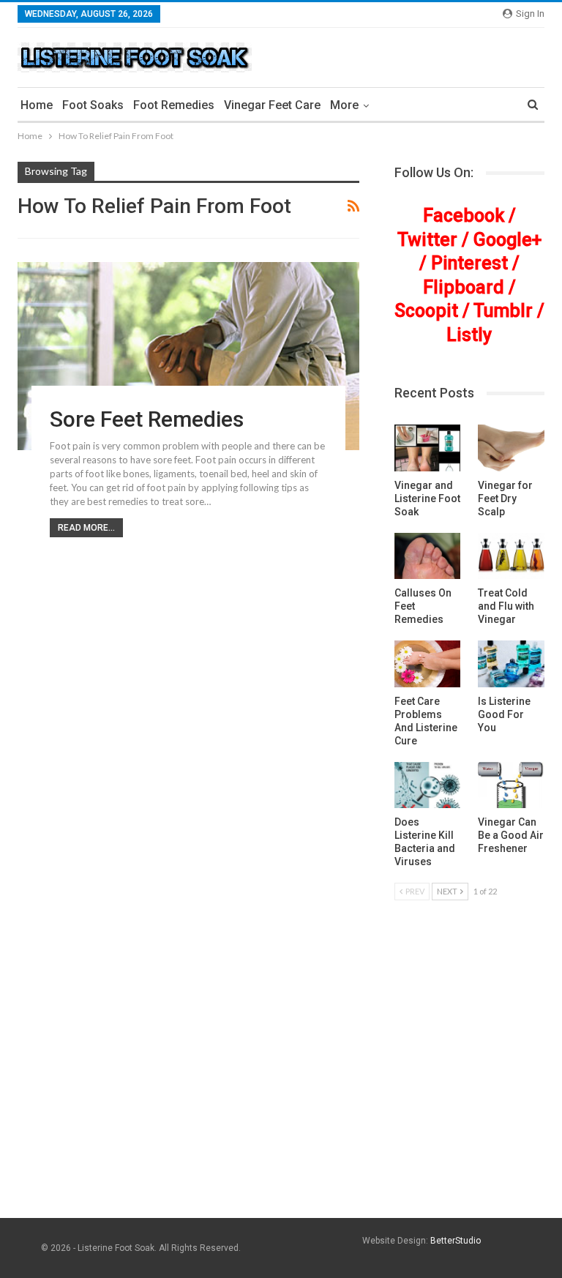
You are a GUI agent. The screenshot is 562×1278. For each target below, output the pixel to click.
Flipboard (463, 287)
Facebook (463, 215)
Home (36, 105)
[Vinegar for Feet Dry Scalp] (511, 448)
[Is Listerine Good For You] (511, 663)
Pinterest (469, 263)
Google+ (507, 239)
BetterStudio (455, 1241)
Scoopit (426, 310)
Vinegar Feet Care (272, 105)
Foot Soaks (93, 105)
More (344, 105)
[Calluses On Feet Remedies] (427, 556)
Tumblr (503, 310)
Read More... (86, 528)
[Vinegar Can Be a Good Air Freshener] (511, 785)
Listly (469, 334)
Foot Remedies (173, 105)
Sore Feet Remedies (147, 419)
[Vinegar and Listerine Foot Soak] (427, 448)
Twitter (427, 239)
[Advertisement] (281, 1105)
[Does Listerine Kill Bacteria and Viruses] (427, 785)
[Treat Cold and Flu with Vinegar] (511, 556)
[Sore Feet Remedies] (188, 356)
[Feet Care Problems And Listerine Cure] (427, 663)
